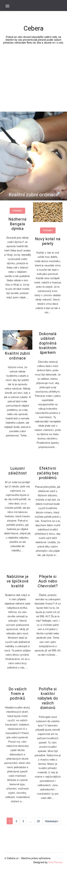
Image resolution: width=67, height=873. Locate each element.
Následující (51, 821)
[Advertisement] (33, 71)
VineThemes (55, 862)
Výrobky (17, 210)
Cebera (34, 28)
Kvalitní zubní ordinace (33, 195)
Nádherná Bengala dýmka (17, 224)
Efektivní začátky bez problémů (48, 473)
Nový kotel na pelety (48, 241)
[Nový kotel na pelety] (48, 212)
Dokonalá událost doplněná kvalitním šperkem (48, 343)
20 (38, 821)
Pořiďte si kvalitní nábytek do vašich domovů (48, 698)
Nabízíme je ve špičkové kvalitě (18, 581)
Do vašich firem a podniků (18, 694)
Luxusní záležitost (17, 470)
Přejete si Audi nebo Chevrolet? (48, 581)
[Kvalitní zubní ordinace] (17, 340)
